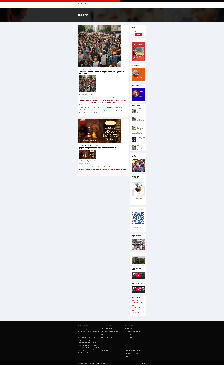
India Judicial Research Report (132, 347)
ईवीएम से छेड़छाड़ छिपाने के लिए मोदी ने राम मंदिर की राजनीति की (97, 148)
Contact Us (127, 356)
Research (90, 69)
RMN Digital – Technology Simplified (109, 331)
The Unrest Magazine (129, 328)
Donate (142, 4)
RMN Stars (134, 309)
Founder (138, 4)
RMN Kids (134, 305)
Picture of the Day (129, 344)
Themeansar (102, 363)
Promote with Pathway (130, 337)
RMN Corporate (135, 310)
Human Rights (90, 145)
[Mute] (141, 278)
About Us (124, 4)
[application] (138, 275)
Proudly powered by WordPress (84, 363)
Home (119, 4)
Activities (131, 4)
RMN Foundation (83, 4)
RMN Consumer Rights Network (132, 331)
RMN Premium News (136, 312)
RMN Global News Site (136, 300)
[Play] (133, 278)
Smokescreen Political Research (132, 341)
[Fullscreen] (143, 278)
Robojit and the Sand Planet (138, 307)
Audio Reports (128, 334)
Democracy (84, 69)
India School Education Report (132, 353)
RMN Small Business (106, 344)
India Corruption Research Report (133, 350)
